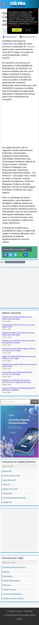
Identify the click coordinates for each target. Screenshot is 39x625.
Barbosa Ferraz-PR (10, 489)
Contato (7, 615)
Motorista (6, 572)
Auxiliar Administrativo (11, 581)
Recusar (28, 30)
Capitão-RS (7, 502)
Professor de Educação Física (14, 567)
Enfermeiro (7, 585)
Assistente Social (9, 590)
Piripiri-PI (6, 485)
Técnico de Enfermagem (12, 594)
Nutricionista (7, 576)
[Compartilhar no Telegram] (15, 255)
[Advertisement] (19, 123)
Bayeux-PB (7, 471)
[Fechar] (35, 10)
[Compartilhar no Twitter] (10, 255)
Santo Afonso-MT (9, 480)
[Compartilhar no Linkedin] (25, 255)
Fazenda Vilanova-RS (11, 476)
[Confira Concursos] (17, 4)
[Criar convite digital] (19, 431)
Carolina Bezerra (10, 37)
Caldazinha (7, 44)
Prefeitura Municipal (15, 262)
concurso (30, 46)
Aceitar (17, 30)
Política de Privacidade (20, 615)
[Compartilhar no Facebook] (5, 255)
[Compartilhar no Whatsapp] (20, 255)
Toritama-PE (7, 493)
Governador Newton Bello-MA (14, 498)
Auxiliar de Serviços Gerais (13, 598)
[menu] (3, 4)
